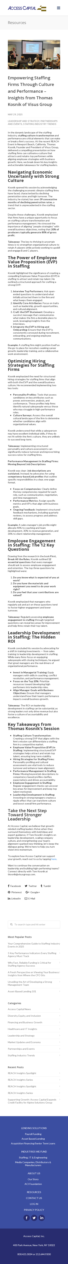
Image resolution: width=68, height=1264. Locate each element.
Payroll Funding (33, 1134)
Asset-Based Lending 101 (22, 991)
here (53, 859)
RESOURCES (34, 1192)
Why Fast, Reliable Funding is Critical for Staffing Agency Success (29, 964)
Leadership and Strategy (23, 121)
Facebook (15, 885)
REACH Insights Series (20, 1079)
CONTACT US (34, 1198)
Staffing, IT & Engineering (33, 1157)
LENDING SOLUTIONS (34, 1128)
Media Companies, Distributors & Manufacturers (33, 1164)
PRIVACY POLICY (34, 1209)
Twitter (32, 885)
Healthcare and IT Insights (22, 1028)
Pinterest (16, 892)
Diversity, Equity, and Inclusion (24, 1015)
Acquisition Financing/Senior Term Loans (33, 1143)
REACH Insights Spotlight (22, 1073)
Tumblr (47, 885)
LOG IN (34, 1203)
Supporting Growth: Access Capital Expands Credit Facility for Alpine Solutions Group (32, 1101)
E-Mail (31, 898)
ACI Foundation (33, 1183)
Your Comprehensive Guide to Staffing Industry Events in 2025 (34, 945)
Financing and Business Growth (25, 1022)
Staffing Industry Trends (39, 124)
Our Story (33, 1179)
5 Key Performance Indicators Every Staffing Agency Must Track (32, 955)
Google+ (35, 892)
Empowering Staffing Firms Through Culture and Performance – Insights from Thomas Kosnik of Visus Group (31, 91)
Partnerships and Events (21, 1048)
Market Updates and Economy (24, 1042)
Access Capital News (19, 1009)
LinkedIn (16, 898)
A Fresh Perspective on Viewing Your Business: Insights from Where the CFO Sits (33, 974)
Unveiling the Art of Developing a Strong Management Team (30, 983)
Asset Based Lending (33, 1138)
